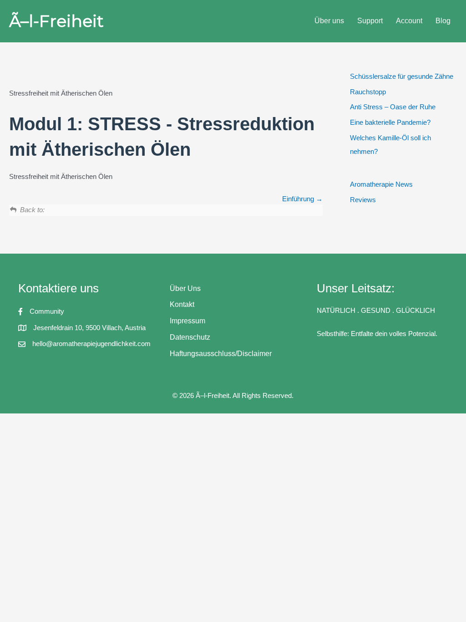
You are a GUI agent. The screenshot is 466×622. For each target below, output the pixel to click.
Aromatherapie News (381, 184)
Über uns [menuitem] (329, 21)
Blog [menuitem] (443, 21)
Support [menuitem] (370, 21)
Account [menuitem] (409, 21)
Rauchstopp (368, 92)
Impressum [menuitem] (187, 321)
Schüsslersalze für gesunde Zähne (401, 76)
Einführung (299, 199)
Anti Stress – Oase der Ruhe (393, 107)
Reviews (363, 200)
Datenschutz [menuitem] (190, 337)
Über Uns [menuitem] (185, 288)
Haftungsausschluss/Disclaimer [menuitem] (221, 353)
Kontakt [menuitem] (182, 304)
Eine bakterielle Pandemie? (390, 122)
